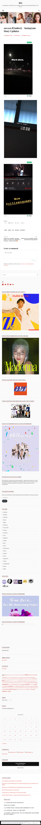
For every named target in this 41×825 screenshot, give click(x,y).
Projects (5, 553)
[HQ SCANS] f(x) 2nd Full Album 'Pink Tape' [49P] (12, 781)
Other (4, 545)
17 (36, 731)
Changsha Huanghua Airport (15, 677)
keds (19, 684)
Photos (28, 35)
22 (25, 735)
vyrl (7, 691)
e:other (21, 678)
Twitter (4, 561)
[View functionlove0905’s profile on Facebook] (3, 284)
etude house (34, 678)
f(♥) (20, 3)
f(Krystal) (5, 517)
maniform (14, 686)
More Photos (4, 753)
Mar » (5, 743)
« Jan (3, 743)
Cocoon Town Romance (31, 677)
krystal (27, 684)
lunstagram (10, 686)
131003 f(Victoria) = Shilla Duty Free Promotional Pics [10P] (14, 792)
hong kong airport (6, 682)
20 (15, 735)
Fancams (5, 530)
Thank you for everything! (9, 805)
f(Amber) (24, 35)
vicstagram (33, 689)
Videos (4, 566)
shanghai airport (32, 687)
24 (36, 735)
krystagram (22, 684)
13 (15, 731)
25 (4, 739)
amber (26, 674)
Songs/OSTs (5, 558)
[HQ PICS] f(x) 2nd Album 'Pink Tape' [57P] (10, 790)
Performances (6, 548)
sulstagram (14, 689)
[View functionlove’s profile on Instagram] (8, 284)
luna (35, 684)
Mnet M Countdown (30, 686)
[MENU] (3, 10)
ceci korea (9, 677)
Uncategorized (6, 563)
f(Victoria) (5, 525)
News (4, 543)
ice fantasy (25, 682)
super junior (18, 689)
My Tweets (4, 660)
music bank (35, 686)
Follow (4, 501)
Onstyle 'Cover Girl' (13, 687)
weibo (9, 691)
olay (10, 687)
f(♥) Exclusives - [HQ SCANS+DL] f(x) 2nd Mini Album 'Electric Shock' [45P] (17, 787)
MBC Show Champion (20, 686)
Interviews (5, 532)
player (17, 687)
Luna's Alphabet (4, 686)
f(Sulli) (4, 522)
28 (20, 739)
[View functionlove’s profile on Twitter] (6, 284)
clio (26, 677)
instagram (5, 684)
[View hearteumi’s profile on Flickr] (13, 284)
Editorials (5, 512)
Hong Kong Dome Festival (13, 682)
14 (20, 731)
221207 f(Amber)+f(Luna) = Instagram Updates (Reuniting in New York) (16, 795)
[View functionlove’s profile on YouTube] (11, 284)
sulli (10, 689)
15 (25, 731)
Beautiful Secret (31, 674)
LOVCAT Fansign (31, 684)
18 (4, 735)
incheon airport (30, 682)
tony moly (24, 689)
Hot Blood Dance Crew (20, 682)
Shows (4, 556)
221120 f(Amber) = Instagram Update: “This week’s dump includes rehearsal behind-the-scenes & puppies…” (21, 813)
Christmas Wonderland (22, 677)
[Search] (38, 10)
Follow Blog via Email (8, 491)
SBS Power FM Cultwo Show (26, 687)
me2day (5, 540)
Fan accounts (6, 527)
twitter (27, 689)
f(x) (3, 681)
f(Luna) (4, 519)
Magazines (5, 537)
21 (20, 735)
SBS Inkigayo (20, 687)
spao (4, 689)
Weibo (4, 568)
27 (15, 739)
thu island (21, 689)
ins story (36, 682)
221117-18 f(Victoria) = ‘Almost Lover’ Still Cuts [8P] (14, 810)
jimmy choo (10, 684)
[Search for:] (20, 275)
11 (4, 731)
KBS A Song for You (15, 684)
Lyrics (4, 535)
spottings (7, 689)
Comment (33, 260)
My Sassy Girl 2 (7, 687)
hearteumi (17, 35)
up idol (30, 689)
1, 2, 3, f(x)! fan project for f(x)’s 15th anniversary (14, 802)
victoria (4, 691)
